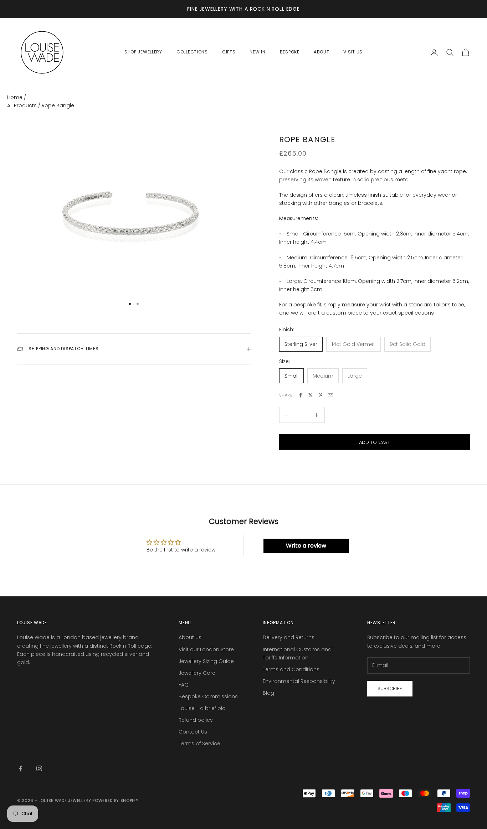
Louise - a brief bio (202, 708)
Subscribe (390, 688)
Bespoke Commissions (208, 696)
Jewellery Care (197, 673)
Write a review (306, 546)
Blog (268, 692)
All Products (22, 105)
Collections (192, 52)
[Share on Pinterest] (320, 395)
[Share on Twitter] (310, 395)
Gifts (229, 52)
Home (14, 97)
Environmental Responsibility (299, 681)
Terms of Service (199, 743)
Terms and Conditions (291, 669)
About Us (190, 637)
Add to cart (374, 442)
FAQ (184, 684)
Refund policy (196, 720)
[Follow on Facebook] (20, 768)
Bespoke (289, 52)
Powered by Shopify (115, 800)
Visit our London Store (206, 649)
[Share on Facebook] (300, 395)
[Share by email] (330, 395)
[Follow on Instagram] (39, 768)
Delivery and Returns (288, 637)
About (321, 52)
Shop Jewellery (143, 52)
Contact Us (193, 731)
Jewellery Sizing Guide (206, 661)
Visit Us (353, 52)
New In (257, 52)
